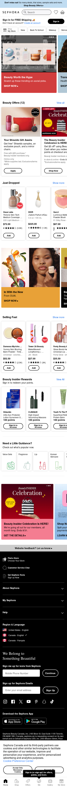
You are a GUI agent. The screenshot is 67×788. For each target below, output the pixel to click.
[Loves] (56, 12)
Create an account (32, 22)
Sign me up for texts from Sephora (22, 666)
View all (60, 102)
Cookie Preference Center (18, 760)
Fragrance (23, 454)
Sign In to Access (13, 426)
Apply (13, 170)
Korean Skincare (54, 455)
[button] (45, 758)
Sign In (56, 21)
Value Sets (7, 454)
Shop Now (53, 170)
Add (9, 235)
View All (60, 379)
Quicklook (8, 198)
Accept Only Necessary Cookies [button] (18, 769)
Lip (35, 454)
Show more (58, 182)
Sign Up (50, 690)
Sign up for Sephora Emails (18, 683)
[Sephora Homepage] (11, 12)
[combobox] (36, 12)
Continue (50, 673)
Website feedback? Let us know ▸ (33, 548)
